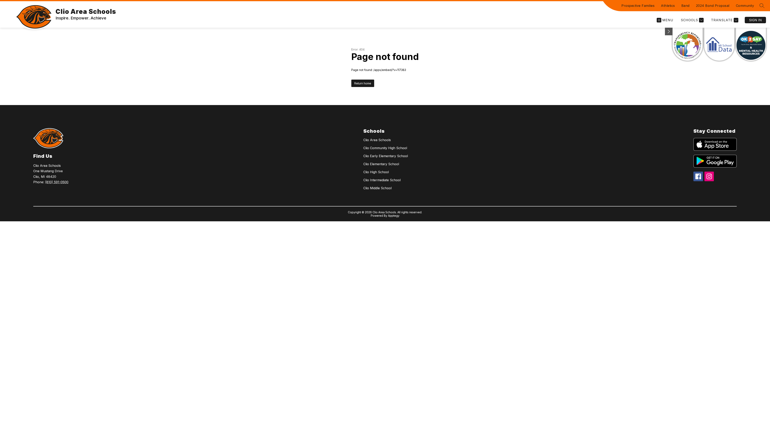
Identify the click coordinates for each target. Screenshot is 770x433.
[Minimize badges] (669, 31)
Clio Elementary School (381, 164)
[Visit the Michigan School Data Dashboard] (719, 44)
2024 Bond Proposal (712, 6)
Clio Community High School (385, 148)
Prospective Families (637, 6)
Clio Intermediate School (382, 180)
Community (745, 6)
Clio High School (376, 172)
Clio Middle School (377, 188)
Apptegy (393, 215)
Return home (362, 83)
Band (685, 6)
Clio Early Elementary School (385, 156)
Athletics (668, 6)
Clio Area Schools (377, 140)
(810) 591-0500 (56, 182)
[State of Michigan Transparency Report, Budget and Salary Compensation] (688, 44)
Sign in (755, 20)
